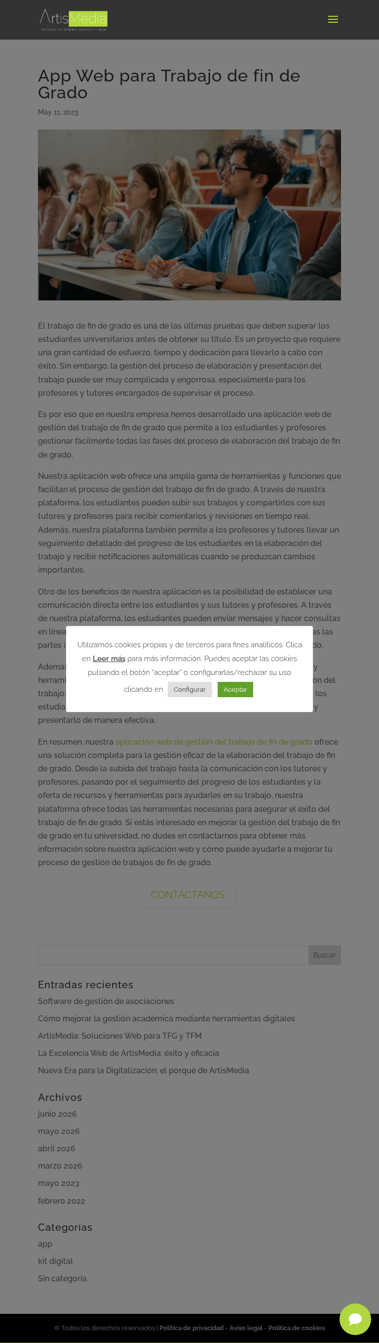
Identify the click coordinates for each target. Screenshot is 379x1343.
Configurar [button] (190, 689)
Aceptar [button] (235, 689)
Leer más (109, 658)
